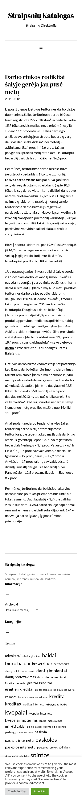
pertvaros (42, 747)
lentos (42, 720)
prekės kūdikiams (60, 747)
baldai (49, 655)
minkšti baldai (15, 726)
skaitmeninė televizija (17, 756)
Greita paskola (15, 683)
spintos (40, 755)
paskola (40, 732)
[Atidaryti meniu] (41, 47)
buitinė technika (58, 664)
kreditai (57, 696)
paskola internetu (19, 740)
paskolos (46, 739)
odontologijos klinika (54, 726)
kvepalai (16, 712)
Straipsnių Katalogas (41, 15)
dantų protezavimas (20, 677)
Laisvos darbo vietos (20, 180)
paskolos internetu (20, 747)
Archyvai (11, 604)
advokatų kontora (31, 656)
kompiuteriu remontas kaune (33, 697)
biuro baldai (17, 663)
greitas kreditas (40, 683)
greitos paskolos (43, 689)
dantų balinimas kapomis (20, 671)
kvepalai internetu (40, 713)
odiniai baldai (34, 726)
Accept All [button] (40, 791)
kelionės (11, 697)
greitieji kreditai (19, 689)
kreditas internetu (33, 704)
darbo (9, 348)
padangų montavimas (19, 732)
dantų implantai (51, 670)
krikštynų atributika (56, 704)
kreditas (13, 704)
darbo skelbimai (55, 677)
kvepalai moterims (21, 720)
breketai (38, 664)
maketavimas (55, 720)
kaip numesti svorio (64, 689)
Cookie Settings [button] (17, 791)
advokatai (13, 656)
